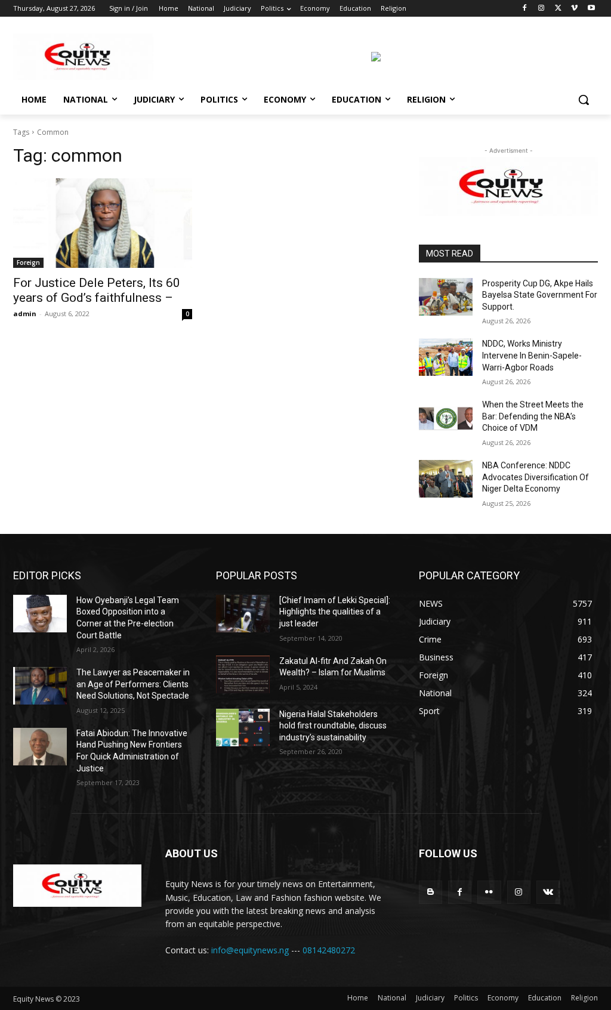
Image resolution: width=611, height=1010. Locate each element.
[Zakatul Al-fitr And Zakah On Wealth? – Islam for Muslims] (243, 674)
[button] (583, 99)
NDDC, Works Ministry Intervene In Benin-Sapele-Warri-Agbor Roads (532, 355)
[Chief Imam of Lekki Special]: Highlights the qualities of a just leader (334, 611)
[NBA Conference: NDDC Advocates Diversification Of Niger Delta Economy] (446, 479)
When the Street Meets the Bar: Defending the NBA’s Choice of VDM (533, 416)
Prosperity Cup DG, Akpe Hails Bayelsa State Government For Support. (539, 295)
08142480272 (329, 950)
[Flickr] (489, 892)
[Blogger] (430, 892)
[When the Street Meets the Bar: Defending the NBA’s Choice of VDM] (446, 418)
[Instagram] (541, 9)
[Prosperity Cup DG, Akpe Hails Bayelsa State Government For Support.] (446, 297)
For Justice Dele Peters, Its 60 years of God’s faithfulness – (96, 290)
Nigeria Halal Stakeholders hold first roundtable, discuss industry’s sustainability (333, 725)
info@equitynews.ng (250, 950)
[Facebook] (525, 9)
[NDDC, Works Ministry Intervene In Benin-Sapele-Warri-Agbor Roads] (446, 357)
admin (24, 313)
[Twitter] (558, 9)
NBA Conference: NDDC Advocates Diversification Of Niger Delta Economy (535, 477)
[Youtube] (591, 9)
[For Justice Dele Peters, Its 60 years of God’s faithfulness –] (102, 223)
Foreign (28, 262)
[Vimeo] (574, 9)
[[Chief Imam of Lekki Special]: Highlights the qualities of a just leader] (243, 613)
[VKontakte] (548, 892)
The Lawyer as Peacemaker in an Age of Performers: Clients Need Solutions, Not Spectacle (133, 684)
